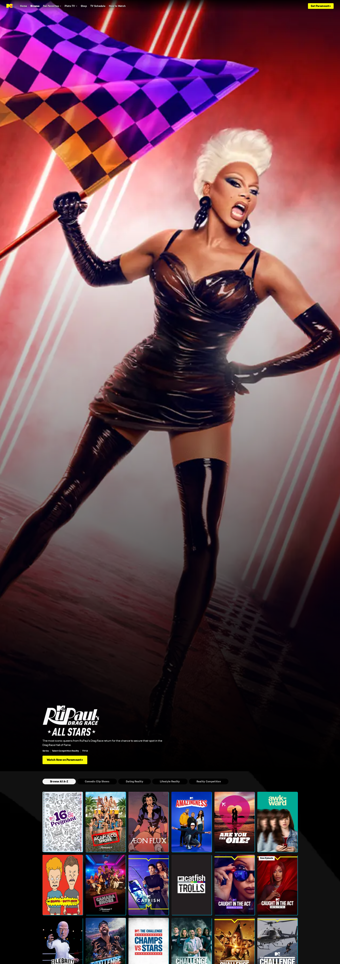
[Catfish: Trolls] (191, 885)
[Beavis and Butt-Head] (62, 885)
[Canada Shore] (106, 885)
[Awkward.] (277, 822)
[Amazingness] (191, 822)
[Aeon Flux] (148, 822)
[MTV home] (9, 6)
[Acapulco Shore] (106, 822)
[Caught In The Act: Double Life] (234, 885)
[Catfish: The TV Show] (148, 885)
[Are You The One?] (234, 822)
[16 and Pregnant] (62, 822)
